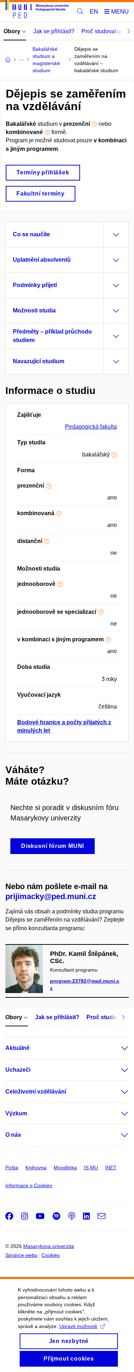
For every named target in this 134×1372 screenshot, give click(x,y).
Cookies (50, 1255)
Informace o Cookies (28, 1185)
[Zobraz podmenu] (117, 1048)
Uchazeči (17, 1070)
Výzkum (16, 1113)
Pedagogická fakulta (91, 427)
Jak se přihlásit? (53, 31)
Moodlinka (65, 1167)
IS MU (91, 1167)
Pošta (11, 1167)
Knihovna (35, 1167)
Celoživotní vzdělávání (35, 1092)
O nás (13, 1135)
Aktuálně (17, 1048)
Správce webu (21, 1255)
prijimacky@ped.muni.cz (50, 896)
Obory (13, 31)
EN (94, 11)
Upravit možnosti (78, 1326)
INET (110, 1167)
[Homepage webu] (37, 10)
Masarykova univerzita (48, 1246)
